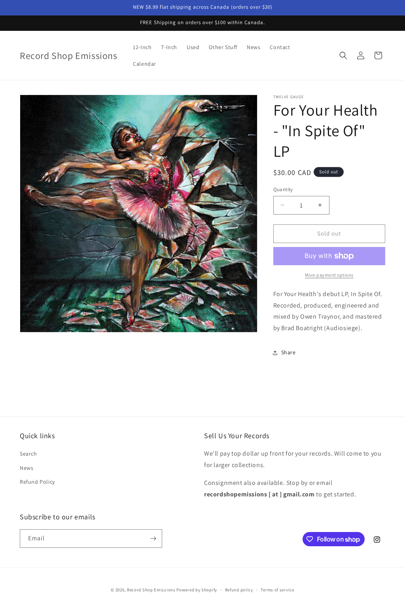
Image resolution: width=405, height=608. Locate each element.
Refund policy (239, 590)
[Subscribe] (153, 538)
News (26, 467)
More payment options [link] (329, 275)
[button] (343, 55)
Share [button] (288, 352)
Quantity (283, 189)
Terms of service (277, 590)
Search (28, 453)
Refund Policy (37, 481)
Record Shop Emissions (151, 590)
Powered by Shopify (196, 590)
